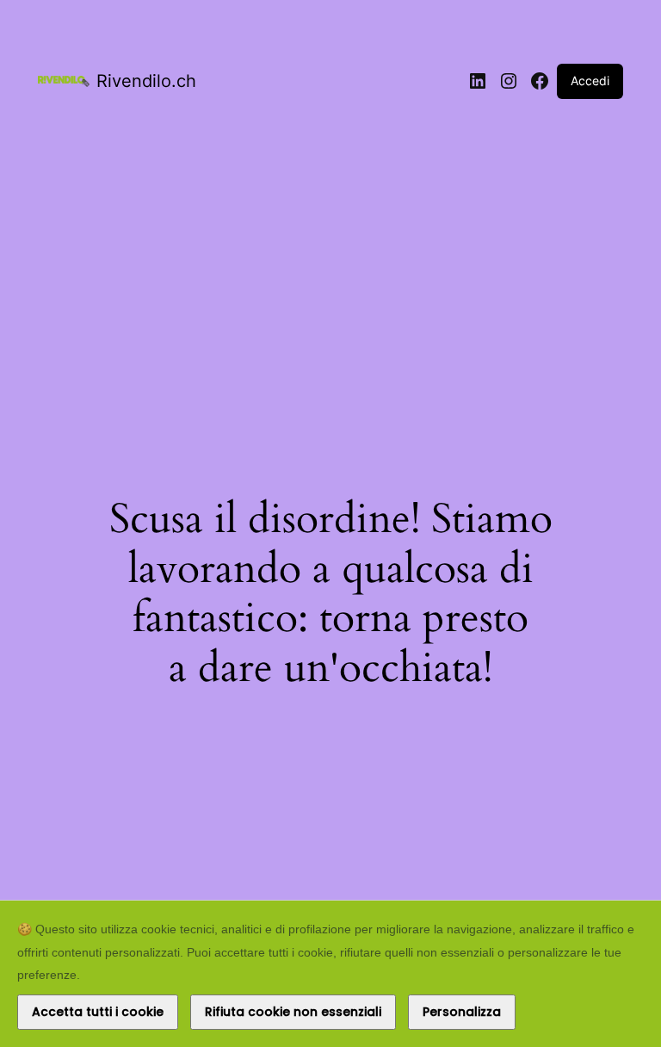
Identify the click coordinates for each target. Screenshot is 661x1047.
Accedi (590, 80)
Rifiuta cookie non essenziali (293, 1011)
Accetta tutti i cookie (98, 1011)
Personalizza (462, 1011)
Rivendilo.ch (146, 81)
